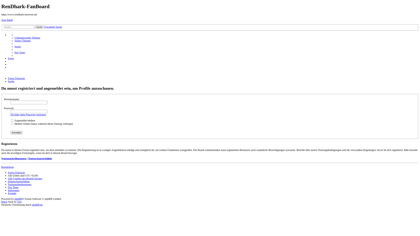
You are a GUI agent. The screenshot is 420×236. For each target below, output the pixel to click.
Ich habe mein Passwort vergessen (28, 114)
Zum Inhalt (7, 20)
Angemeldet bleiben (24, 120)
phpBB (18, 198)
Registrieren (7, 167)
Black (4, 201)
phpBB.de (37, 204)
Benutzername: (12, 99)
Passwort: (9, 108)
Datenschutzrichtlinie (40, 158)
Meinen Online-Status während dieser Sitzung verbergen (43, 123)
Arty (19, 201)
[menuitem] (27, 37)
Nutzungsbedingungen (13, 158)
